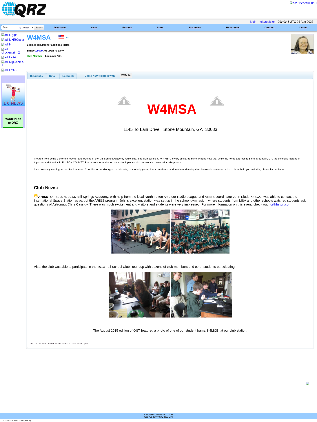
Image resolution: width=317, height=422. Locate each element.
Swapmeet (194, 27)
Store (160, 27)
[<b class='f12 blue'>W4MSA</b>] (302, 53)
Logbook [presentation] (68, 75)
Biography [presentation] (36, 75)
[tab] (36, 76)
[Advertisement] (167, 383)
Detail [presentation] (52, 75)
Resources (233, 27)
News (94, 27)
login (253, 21)
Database (60, 27)
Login (303, 27)
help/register (267, 21)
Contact (269, 27)
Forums (127, 27)
